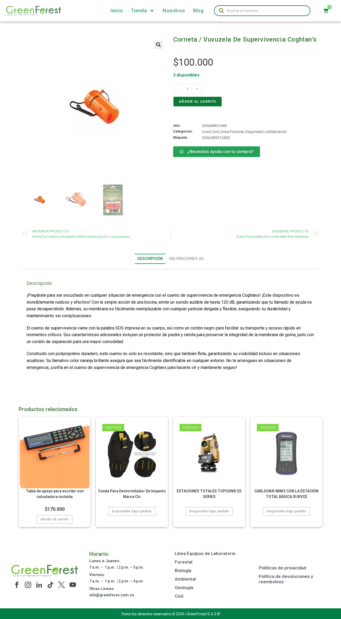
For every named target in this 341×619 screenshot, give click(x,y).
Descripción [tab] (150, 258)
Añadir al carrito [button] (54, 519)
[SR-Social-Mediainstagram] (28, 585)
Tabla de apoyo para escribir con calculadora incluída (55, 494)
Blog (198, 10)
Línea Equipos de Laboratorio (205, 553)
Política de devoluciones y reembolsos (286, 579)
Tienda (139, 10)
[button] (158, 45)
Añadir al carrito (197, 101)
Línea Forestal (231, 132)
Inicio (116, 10)
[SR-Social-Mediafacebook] (17, 585)
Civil (179, 596)
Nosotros (174, 10)
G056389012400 (216, 138)
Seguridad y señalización (266, 132)
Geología (184, 587)
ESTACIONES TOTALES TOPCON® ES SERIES (209, 494)
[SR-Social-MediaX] (61, 585)
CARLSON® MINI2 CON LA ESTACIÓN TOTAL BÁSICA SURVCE (286, 494)
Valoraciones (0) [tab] (186, 258)
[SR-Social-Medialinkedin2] (39, 585)
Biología (183, 570)
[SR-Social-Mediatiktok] (50, 585)
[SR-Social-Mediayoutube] (73, 585)
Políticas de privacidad (282, 567)
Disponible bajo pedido (132, 511)
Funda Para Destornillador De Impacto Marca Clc (132, 494)
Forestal (183, 562)
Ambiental (185, 579)
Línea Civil (210, 132)
